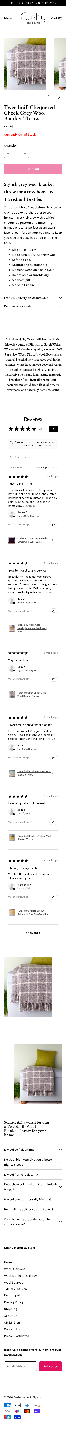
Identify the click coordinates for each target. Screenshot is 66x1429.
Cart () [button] (56, 18)
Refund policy (14, 1295)
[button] (25, 64)
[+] (25, 154)
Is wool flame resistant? (21, 1174)
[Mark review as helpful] (53, 524)
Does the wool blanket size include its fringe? (31, 1186)
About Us (10, 1316)
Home (8, 1262)
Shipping (10, 1309)
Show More (29, 505)
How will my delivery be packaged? (28, 1209)
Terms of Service (15, 1289)
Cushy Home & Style (26, 1397)
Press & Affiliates (16, 1336)
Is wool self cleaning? (19, 1149)
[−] (8, 154)
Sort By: (38, 467)
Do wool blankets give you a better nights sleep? (28, 1162)
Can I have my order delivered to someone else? (27, 1221)
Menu (8, 18)
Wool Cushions (14, 1269)
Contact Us (12, 1329)
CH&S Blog (12, 1322)
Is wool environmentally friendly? (27, 1199)
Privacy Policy (13, 1302)
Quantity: (10, 145)
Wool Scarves (13, 1282)
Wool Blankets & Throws (21, 1276)
